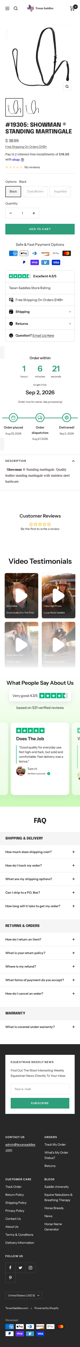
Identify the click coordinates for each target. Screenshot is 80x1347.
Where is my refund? (20, 966)
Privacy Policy (14, 1211)
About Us (11, 1227)
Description (15, 460)
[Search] (16, 8)
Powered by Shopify (46, 1308)
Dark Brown (35, 191)
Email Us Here (43, 335)
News (48, 1216)
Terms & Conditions (19, 1235)
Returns (50, 1166)
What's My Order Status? (56, 1155)
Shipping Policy (15, 1203)
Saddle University (56, 1187)
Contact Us (13, 1219)
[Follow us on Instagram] (30, 1268)
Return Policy (14, 1195)
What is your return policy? (25, 953)
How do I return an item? (23, 939)
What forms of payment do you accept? (34, 980)
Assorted (60, 191)
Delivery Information (19, 1243)
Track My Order (55, 1145)
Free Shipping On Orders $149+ (26, 146)
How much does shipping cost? (28, 852)
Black (13, 191)
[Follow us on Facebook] (10, 1268)
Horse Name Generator (53, 1226)
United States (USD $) (21, 1295)
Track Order (13, 1187)
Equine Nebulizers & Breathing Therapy (58, 1197)
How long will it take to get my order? (32, 906)
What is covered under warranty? (30, 1027)
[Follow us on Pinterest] (10, 1278)
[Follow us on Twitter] (20, 1268)
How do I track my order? (23, 865)
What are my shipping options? (28, 879)
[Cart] (72, 8)
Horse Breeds (54, 1208)
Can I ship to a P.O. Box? (22, 893)
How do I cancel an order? (24, 994)
